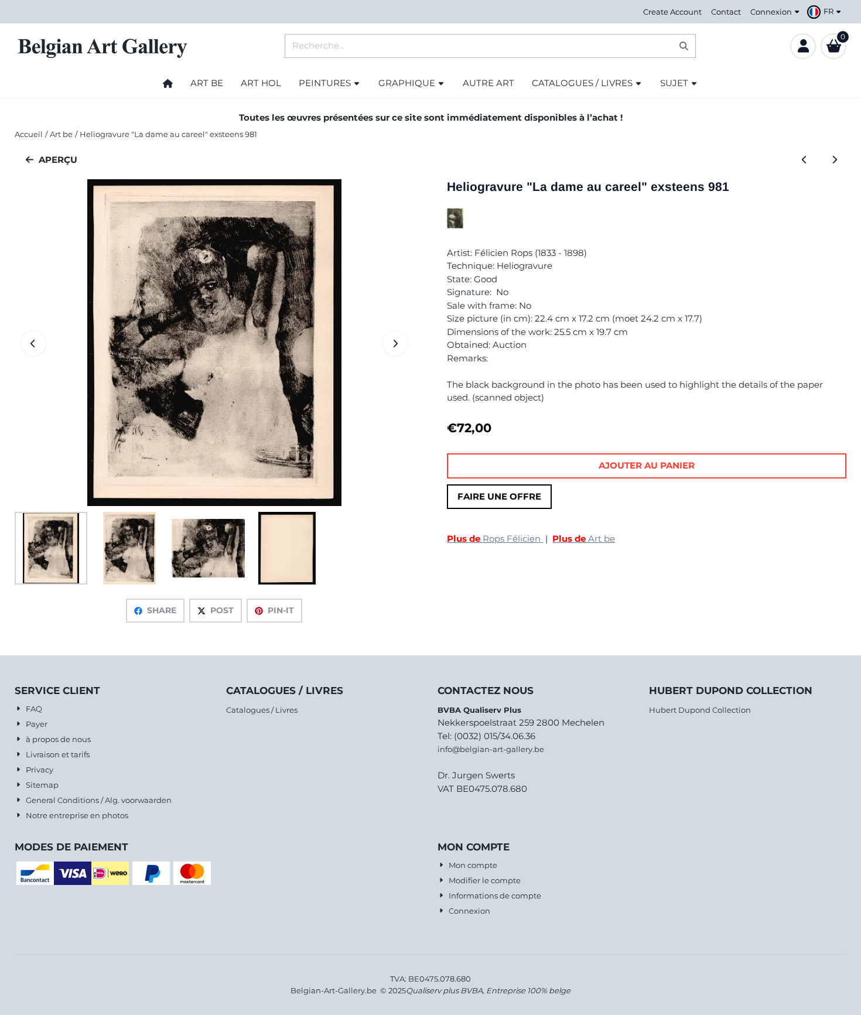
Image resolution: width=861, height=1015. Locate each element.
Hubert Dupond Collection (700, 710)
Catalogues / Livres (262, 710)
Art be (583, 538)
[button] (825, 11)
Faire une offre (499, 496)
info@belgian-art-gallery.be (491, 749)
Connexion (771, 11)
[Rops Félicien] (455, 225)
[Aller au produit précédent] (804, 160)
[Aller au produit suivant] (834, 160)
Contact (726, 11)
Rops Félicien (495, 538)
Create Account (672, 11)
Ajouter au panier (647, 465)
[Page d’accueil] (168, 83)
